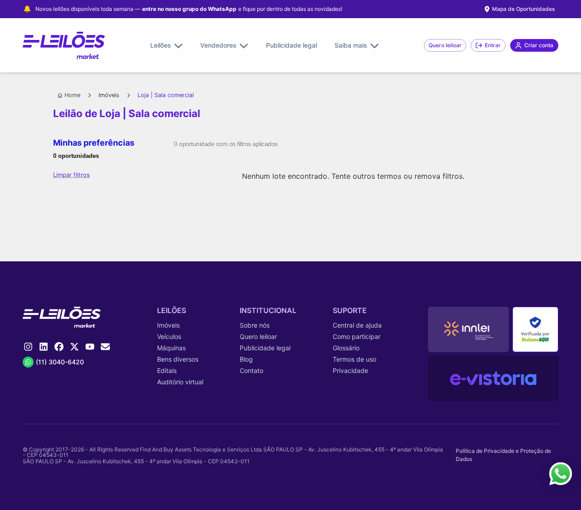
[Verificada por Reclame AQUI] (535, 329)
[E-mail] (105, 346)
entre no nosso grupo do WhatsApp (189, 9)
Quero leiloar (445, 45)
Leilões (160, 45)
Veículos (169, 336)
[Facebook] (59, 346)
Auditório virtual (180, 382)
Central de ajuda (357, 325)
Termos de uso (354, 359)
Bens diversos (177, 359)
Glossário (346, 348)
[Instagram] (28, 346)
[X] (74, 346)
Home (72, 95)
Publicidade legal (291, 45)
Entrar (493, 45)
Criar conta (538, 45)
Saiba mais (351, 45)
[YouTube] (89, 346)
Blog (246, 359)
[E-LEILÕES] (64, 45)
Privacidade (350, 370)
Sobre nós (255, 325)
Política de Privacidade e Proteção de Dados (503, 454)
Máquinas (171, 348)
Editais (167, 370)
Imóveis (108, 95)
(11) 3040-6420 (60, 362)
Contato (251, 370)
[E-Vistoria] (493, 378)
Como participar (356, 336)
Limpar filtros (71, 174)
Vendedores (218, 45)
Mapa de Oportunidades (523, 8)
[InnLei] (468, 329)
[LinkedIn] (43, 346)
